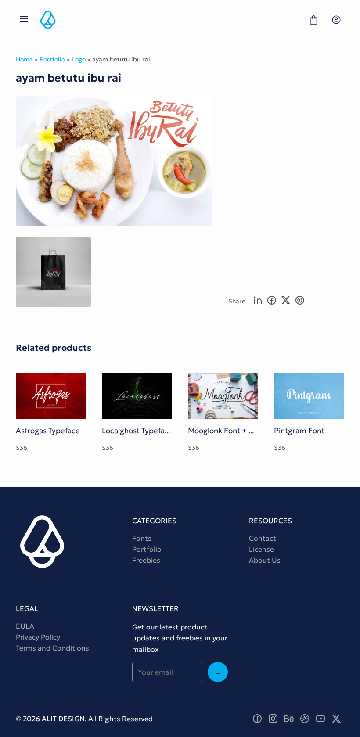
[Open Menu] (24, 20)
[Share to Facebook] (271, 301)
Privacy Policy (38, 637)
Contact (262, 538)
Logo (79, 59)
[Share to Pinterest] (300, 301)
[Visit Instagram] (273, 718)
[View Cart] (313, 20)
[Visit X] (336, 718)
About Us (265, 560)
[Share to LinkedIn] (257, 301)
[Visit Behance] (289, 718)
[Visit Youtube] (320, 718)
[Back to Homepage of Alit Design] (169, 20)
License (261, 549)
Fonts (141, 538)
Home (24, 59)
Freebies (146, 560)
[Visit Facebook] (257, 718)
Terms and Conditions (52, 648)
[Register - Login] (336, 20)
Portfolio (52, 59)
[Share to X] (286, 301)
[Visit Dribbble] (305, 718)
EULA (25, 626)
